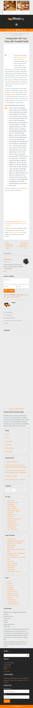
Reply (5, 271)
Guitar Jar (10, 585)
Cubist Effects (11, 504)
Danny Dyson (11, 547)
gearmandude (22, 188)
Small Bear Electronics (13, 525)
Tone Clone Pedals (12, 529)
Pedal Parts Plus (12, 523)
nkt (15, 320)
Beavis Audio (11, 500)
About (6, 434)
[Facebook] (10, 30)
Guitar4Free (11, 587)
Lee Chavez (11, 561)
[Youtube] (24, 30)
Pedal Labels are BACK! (11, 476)
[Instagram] (16, 30)
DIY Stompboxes (12, 506)
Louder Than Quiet (12, 591)
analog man (9, 320)
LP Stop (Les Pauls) (13, 593)
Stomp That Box (12, 527)
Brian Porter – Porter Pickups (15, 543)
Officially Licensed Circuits (14, 518)
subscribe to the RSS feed (15, 232)
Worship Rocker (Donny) (14, 571)
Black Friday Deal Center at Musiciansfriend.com (23, 245)
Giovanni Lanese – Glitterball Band (16, 553)
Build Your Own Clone (13, 502)
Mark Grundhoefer (12, 563)
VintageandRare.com (13, 601)
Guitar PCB (10, 512)
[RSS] (8, 30)
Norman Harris (11, 569)
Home (5, 33)
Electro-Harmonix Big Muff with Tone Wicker (9, 245)
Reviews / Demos (10, 318)
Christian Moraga (12, 545)
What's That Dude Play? (14, 604)
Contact (7, 437)
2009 (10, 33)
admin (13, 302)
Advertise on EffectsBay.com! (16, 409)
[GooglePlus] (13, 30)
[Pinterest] (19, 30)
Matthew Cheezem (12, 565)
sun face (19, 320)
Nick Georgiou (11, 567)
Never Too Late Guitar (13, 595)
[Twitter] (22, 30)
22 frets (9, 581)
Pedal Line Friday (9, 448)
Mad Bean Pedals (12, 514)
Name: (5, 694)
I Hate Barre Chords (13, 555)
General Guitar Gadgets (14, 510)
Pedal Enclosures (12, 521)
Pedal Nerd (10, 597)
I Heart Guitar (11, 589)
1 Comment (9, 315)
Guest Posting (8, 441)
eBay (13, 69)
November (15, 33)
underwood (8, 259)
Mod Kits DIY (11, 516)
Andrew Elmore (11, 539)
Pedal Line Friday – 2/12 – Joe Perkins (15, 479)
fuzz (13, 320)
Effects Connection (12, 508)
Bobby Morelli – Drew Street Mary (16, 541)
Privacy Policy (8, 451)
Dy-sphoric (10, 583)
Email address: (7, 688)
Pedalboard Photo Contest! (12, 461)
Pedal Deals (8, 444)
